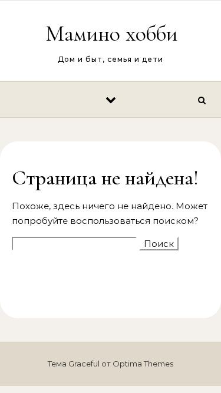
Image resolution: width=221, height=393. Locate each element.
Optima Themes (143, 363)
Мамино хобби (111, 33)
